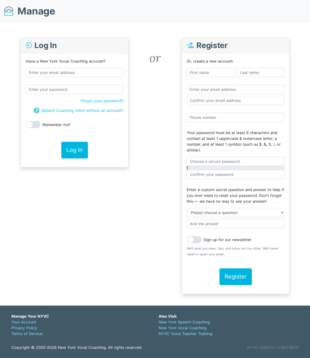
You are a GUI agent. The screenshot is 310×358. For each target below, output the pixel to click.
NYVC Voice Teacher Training (185, 333)
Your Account (23, 322)
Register (236, 276)
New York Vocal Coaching (183, 327)
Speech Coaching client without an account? (82, 110)
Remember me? (56, 124)
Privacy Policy (24, 327)
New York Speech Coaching (184, 322)
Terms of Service (26, 333)
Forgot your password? (102, 100)
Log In (74, 150)
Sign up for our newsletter (227, 239)
